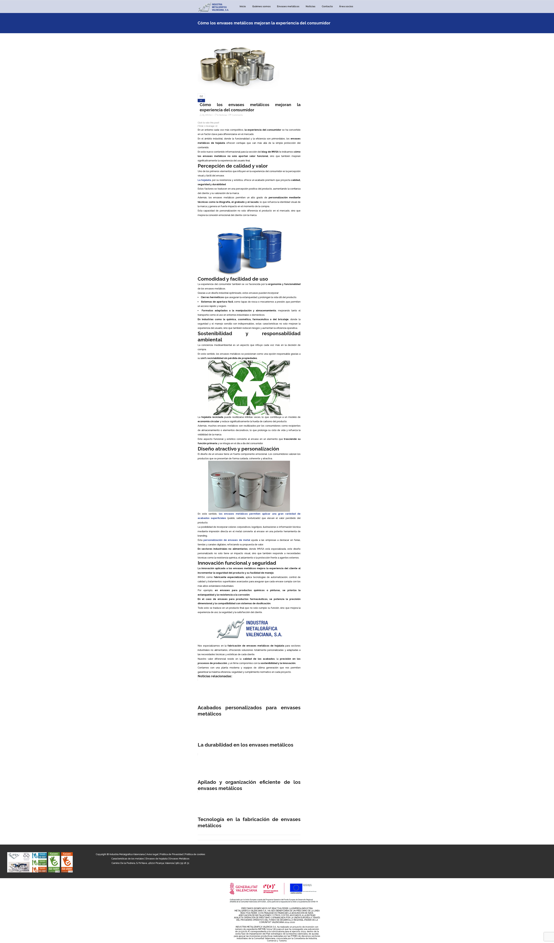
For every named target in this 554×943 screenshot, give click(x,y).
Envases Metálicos (179, 858)
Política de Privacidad (171, 854)
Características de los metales (127, 858)
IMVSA (208, 115)
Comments (237, 115)
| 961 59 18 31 (182, 863)
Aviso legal (152, 854)
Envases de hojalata (156, 858)
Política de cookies (195, 854)
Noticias (223, 115)
